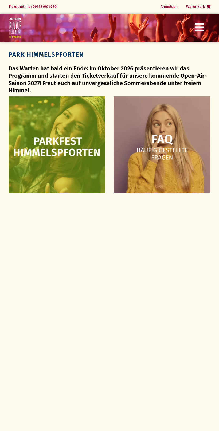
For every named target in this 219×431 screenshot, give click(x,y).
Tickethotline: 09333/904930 (33, 7)
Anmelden (169, 7)
